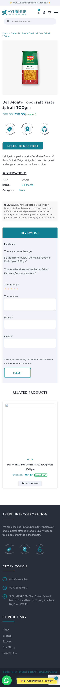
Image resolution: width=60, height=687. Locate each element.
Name (8, 317)
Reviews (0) (30, 232)
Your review (11, 296)
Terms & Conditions (47, 672)
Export (6, 641)
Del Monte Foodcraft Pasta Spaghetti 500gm (30, 467)
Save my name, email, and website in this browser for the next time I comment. (29, 361)
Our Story (8, 647)
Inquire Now (32, 483)
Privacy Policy (10, 672)
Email (8, 336)
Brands (7, 635)
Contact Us (9, 653)
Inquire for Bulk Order (23, 146)
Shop (5, 630)
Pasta (13, 33)
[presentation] (5, 447)
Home (5, 33)
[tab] (30, 233)
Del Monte (27, 184)
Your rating (11, 284)
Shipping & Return (27, 672)
